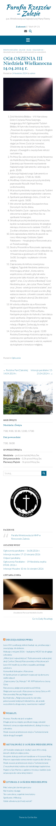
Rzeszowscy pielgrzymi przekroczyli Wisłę (21, 688)
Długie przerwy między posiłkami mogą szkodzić (24, 722)
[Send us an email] (25, 31)
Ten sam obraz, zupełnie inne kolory (19, 794)
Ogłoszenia (16, 358)
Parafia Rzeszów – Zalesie (28, 10)
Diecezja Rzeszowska (19, 639)
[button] (28, 40)
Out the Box (32, 817)
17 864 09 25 (33, 26)
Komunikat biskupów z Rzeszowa (18, 671)
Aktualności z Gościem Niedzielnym (29, 744)
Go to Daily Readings (42, 618)
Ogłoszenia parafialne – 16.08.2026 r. (21, 550)
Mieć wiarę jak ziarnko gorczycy (17, 787)
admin (32, 73)
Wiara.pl (11, 713)
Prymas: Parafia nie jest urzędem (17, 718)
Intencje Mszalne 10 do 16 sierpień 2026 (23, 568)
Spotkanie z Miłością (12, 797)
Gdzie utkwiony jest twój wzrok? (17, 801)
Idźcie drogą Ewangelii (13, 735)
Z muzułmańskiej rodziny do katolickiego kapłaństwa (26, 766)
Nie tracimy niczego (11, 790)
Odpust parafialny (11, 558)
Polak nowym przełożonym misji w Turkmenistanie (25, 732)
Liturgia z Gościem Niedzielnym (26, 782)
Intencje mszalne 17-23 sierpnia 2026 (21, 554)
